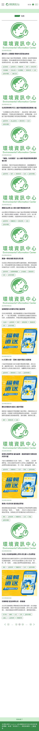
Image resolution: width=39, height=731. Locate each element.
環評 (27, 67)
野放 (24, 469)
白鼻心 (5, 618)
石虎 (35, 70)
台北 (15, 614)
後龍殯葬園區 (14, 271)
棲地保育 (33, 67)
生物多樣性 (6, 73)
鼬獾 (10, 614)
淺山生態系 (14, 121)
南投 (4, 517)
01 (8, 624)
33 (19, 624)
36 (30, 624)
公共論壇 (23, 271)
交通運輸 (5, 70)
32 (16, 624)
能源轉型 (20, 70)
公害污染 (14, 73)
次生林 (5, 322)
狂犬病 (5, 614)
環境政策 (28, 70)
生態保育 (13, 67)
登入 (36, 4)
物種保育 (20, 67)
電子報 (29, 4)
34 (22, 624)
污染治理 (13, 70)
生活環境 (5, 67)
